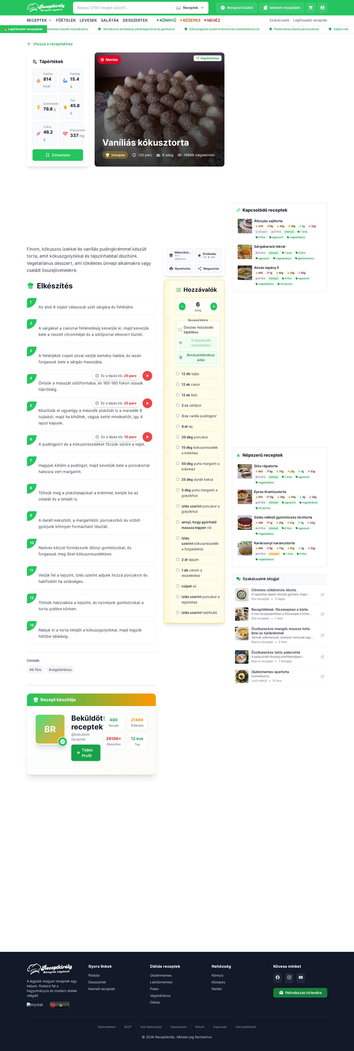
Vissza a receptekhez (53, 43)
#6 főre (35, 670)
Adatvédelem (107, 1027)
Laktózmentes (161, 982)
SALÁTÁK (110, 20)
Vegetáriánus (160, 995)
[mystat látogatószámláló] (37, 1006)
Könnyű (217, 975)
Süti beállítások (246, 1027)
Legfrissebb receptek (310, 20)
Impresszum (178, 1027)
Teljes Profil (87, 752)
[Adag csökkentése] (182, 306)
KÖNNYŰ (168, 20)
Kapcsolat (220, 1027)
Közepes (218, 982)
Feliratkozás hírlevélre (303, 993)
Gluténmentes (161, 975)
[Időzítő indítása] (147, 376)
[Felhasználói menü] (322, 8)
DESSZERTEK (135, 20)
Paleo (154, 989)
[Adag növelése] (213, 306)
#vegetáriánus (60, 670)
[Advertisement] (125, 206)
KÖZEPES (191, 20)
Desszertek (97, 982)
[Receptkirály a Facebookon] (277, 978)
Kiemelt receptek (101, 989)
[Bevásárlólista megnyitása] (311, 8)
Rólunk (200, 1027)
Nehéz (217, 989)
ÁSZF (128, 1027)
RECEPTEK (37, 20)
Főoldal (93, 975)
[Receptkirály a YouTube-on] (300, 978)
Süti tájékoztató (151, 1027)
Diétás (155, 1002)
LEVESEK (88, 20)
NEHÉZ (213, 20)
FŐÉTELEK (66, 20)
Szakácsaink (279, 20)
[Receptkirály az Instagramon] (289, 978)
